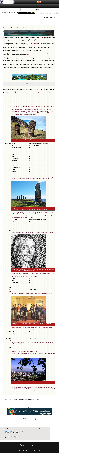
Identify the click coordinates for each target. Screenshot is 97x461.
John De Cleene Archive (23, 88)
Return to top (37, 428)
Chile (7, 92)
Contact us (20, 448)
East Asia (30, 34)
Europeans (28, 54)
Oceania (29, 31)
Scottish (13, 327)
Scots (54, 340)
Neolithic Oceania (20, 48)
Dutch (30, 273)
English (29, 274)
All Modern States (19, 34)
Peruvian (13, 291)
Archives (31, 448)
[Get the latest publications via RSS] (38, 2)
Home (16, 448)
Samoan (42, 107)
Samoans (17, 47)
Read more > (29, 71)
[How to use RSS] (40, 2)
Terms (27, 448)
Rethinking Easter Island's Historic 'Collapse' (32, 92)
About (24, 448)
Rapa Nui (16, 92)
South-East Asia (41, 34)
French (40, 342)
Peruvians (37, 287)
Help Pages (42, 448)
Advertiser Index (36, 448)
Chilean (36, 387)
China (25, 34)
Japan (35, 34)
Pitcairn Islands (35, 43)
